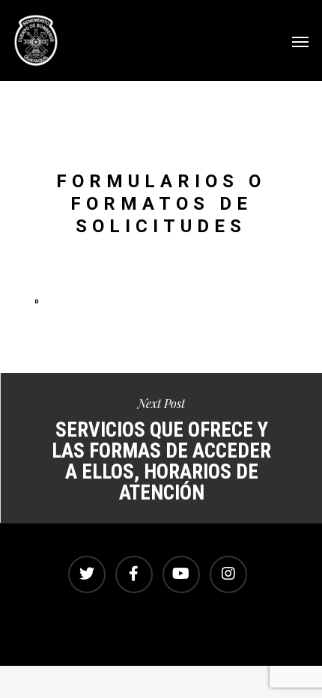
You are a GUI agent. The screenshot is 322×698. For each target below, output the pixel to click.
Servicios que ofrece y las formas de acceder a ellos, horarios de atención (161, 448)
